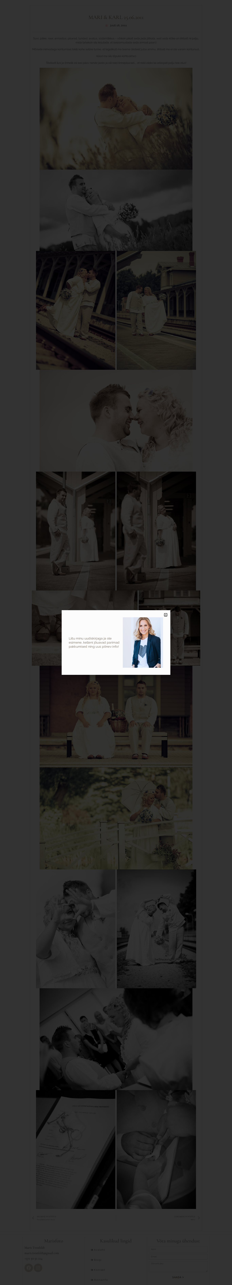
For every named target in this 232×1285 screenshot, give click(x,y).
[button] (165, 615)
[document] (116, 642)
